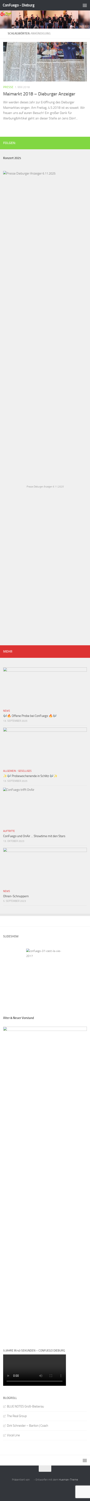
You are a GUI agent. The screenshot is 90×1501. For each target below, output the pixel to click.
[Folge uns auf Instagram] (84, 142)
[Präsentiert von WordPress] (31, 1479)
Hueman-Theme (68, 1479)
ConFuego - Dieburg (18, 5)
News (6, 710)
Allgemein (9, 770)
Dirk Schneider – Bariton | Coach (27, 1426)
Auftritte (9, 831)
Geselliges (25, 770)
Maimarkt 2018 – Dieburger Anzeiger (39, 94)
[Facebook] (70, 142)
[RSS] (77, 142)
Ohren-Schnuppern (16, 896)
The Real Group (17, 1416)
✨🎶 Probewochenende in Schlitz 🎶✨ (30, 776)
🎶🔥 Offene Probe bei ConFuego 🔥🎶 (30, 716)
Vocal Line (13, 1435)
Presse (8, 87)
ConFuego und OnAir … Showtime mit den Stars (34, 836)
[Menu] (85, 5)
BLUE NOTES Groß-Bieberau (25, 1406)
